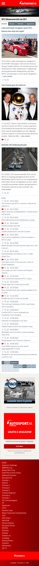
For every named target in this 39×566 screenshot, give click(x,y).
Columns (5, 543)
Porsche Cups (7, 510)
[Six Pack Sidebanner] (19, 390)
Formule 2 (6, 485)
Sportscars (6, 505)
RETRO (5, 528)
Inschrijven (19, 446)
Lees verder (7, 76)
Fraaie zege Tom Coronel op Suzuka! (15, 284)
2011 (24, 366)
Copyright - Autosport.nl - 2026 (19, 563)
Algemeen (30, 24)
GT (3, 503)
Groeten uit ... (7, 535)
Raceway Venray (8, 525)
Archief (4, 24)
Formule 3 (6, 490)
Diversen (5, 530)
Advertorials (6, 546)
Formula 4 (6, 498)
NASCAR (5, 520)
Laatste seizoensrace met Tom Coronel (16, 231)
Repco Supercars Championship (14, 513)
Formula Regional (8, 493)
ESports (5, 533)
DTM (4, 508)
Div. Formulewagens (9, 500)
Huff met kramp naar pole (11, 226)
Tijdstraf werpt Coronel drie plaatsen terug (17, 326)
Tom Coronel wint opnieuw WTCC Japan (17, 279)
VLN (3, 515)
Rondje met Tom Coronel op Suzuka (15, 298)
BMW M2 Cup (7, 468)
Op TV (4, 548)
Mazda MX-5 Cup (8, 470)
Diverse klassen (8, 523)
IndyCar (5, 483)
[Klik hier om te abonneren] (19, 427)
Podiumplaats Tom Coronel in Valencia (16, 340)
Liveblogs (5, 538)
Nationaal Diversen (9, 475)
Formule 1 (6, 480)
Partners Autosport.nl (12, 407)
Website (20, 24)
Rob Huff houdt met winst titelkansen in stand (18, 220)
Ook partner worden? (26, 407)
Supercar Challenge (9, 465)
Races (12, 24)
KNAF (4, 463)
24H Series (6, 518)
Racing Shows (7, 541)
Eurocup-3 (6, 495)
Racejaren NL (7, 478)
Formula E (6, 488)
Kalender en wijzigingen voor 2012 (14, 321)
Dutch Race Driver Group (11, 473)
